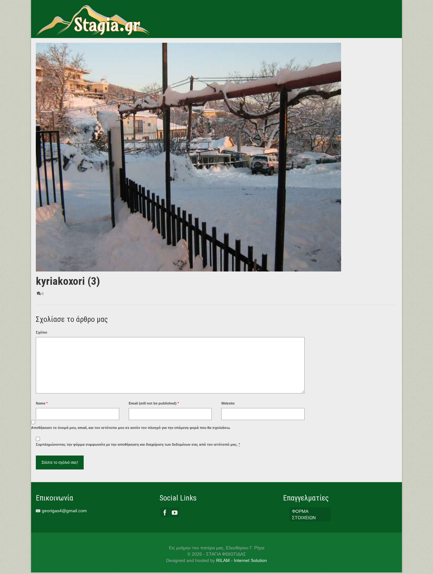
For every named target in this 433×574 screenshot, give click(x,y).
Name (42, 403)
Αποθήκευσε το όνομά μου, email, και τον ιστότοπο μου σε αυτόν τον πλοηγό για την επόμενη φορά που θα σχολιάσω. (130, 428)
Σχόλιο (41, 332)
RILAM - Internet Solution (241, 560)
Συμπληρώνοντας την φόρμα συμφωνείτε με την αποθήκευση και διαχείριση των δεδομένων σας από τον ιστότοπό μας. (138, 444)
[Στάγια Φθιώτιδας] (93, 19)
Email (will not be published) (154, 403)
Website (228, 403)
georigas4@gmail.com (64, 510)
